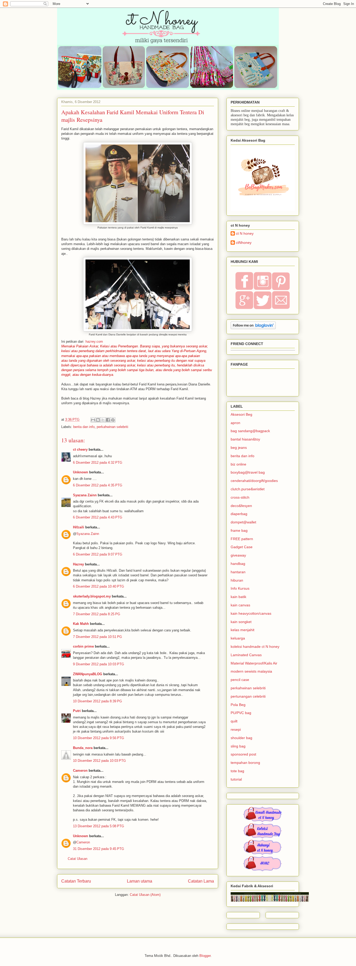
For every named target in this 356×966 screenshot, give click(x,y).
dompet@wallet (243, 522)
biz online (238, 464)
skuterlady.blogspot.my (92, 596)
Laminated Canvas (246, 655)
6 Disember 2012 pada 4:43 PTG (97, 517)
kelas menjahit (242, 630)
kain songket (241, 622)
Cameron (80, 770)
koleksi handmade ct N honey (255, 646)
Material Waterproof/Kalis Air (254, 663)
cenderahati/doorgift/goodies (254, 481)
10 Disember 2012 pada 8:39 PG (97, 701)
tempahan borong (245, 762)
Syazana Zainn (85, 495)
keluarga (238, 638)
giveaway (238, 555)
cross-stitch (240, 497)
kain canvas (240, 605)
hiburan (237, 580)
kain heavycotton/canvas (251, 613)
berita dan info (84, 427)
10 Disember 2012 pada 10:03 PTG (99, 761)
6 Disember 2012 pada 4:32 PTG (97, 462)
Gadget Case (242, 547)
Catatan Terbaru (76, 881)
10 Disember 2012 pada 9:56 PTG (98, 738)
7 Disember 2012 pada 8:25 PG (96, 614)
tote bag (237, 771)
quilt (234, 721)
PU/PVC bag (241, 713)
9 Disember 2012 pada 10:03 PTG (98, 664)
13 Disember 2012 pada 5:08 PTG (98, 826)
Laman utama (139, 881)
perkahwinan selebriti (112, 427)
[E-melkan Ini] (93, 419)
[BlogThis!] (98, 419)
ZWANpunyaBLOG (87, 674)
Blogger (205, 956)
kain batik (238, 597)
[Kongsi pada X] (103, 419)
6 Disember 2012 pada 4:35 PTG (97, 485)
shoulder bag (241, 738)
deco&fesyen (241, 506)
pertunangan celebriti (248, 696)
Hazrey (78, 564)
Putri (77, 711)
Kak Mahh (81, 624)
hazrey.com (94, 341)
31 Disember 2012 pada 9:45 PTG (98, 849)
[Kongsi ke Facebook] (108, 419)
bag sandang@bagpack (250, 431)
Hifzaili (78, 527)
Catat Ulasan (77, 859)
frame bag (239, 530)
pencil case (240, 680)
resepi (236, 729)
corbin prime (83, 646)
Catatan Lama (201, 881)
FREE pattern (242, 539)
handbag (238, 564)
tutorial (236, 779)
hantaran (238, 572)
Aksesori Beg (241, 414)
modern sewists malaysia (251, 671)
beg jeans (239, 447)
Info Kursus (240, 588)
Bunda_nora (83, 748)
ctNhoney (243, 242)
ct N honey (245, 233)
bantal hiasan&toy (245, 439)
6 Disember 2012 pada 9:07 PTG (97, 554)
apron (235, 423)
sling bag (238, 746)
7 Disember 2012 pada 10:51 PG (97, 637)
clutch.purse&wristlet (248, 489)
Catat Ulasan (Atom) (145, 895)
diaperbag (239, 514)
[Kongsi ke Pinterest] (112, 419)
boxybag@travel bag (248, 472)
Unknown (80, 472)
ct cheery (80, 449)
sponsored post (243, 754)
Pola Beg (238, 705)
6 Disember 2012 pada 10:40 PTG (98, 586)
